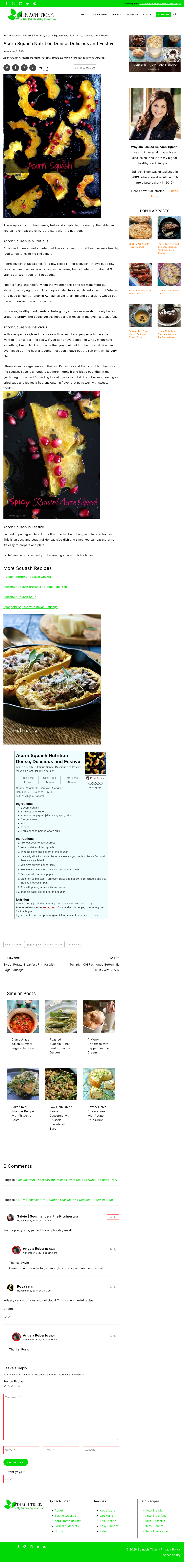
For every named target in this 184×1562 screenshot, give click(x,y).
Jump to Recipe (85, 67)
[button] (89, 783)
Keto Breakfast (155, 1515)
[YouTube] (35, 3)
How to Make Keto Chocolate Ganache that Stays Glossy (167, 334)
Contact (148, 14)
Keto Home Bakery (68, 1521)
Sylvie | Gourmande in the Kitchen (44, 1216)
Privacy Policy (171, 1549)
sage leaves (73, 944)
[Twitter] (27, 3)
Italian (104, 1531)
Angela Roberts (35, 1248)
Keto (149, 1510)
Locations (132, 14)
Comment (13, 1397)
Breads (157, 1510)
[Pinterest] (13, 3)
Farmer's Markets (67, 1526)
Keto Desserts (155, 1521)
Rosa (21, 1286)
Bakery (116, 14)
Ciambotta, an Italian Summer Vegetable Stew (23, 1044)
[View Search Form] (174, 14)
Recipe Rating (13, 1381)
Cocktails (106, 1515)
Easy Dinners (109, 1526)
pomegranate (53, 944)
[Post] (24, 67)
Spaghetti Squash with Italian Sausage (30, 607)
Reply (113, 1217)
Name (10, 1450)
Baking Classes (65, 1515)
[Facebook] (6, 3)
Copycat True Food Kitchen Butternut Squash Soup (138, 334)
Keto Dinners (154, 1526)
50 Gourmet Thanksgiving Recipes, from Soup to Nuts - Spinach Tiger (67, 1180)
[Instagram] (20, 3)
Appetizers (107, 1510)
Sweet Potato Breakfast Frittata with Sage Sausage (29, 964)
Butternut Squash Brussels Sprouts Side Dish (35, 587)
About (84, 14)
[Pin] (7, 67)
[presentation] (23, 1016)
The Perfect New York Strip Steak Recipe (160, 3)
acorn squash (13, 944)
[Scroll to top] (177, 1550)
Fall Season (108, 1521)
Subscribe (163, 14)
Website (90, 1450)
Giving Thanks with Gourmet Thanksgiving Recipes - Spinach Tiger (65, 1200)
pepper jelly (33, 944)
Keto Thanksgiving (158, 1531)
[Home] (4, 35)
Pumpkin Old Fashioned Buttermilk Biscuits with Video (94, 964)
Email (50, 1450)
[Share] (15, 67)
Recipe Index (100, 14)
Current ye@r (14, 1472)
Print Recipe (97, 778)
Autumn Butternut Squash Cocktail (27, 576)
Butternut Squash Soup (19, 597)
